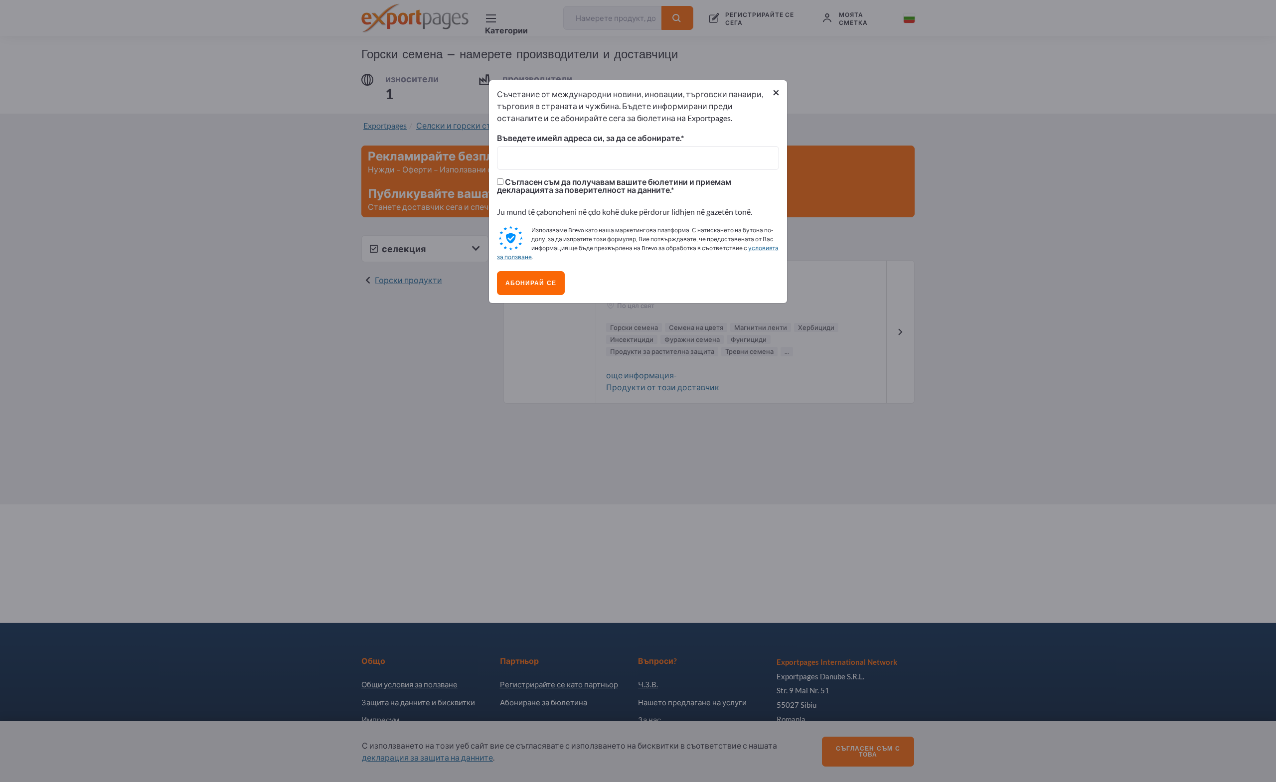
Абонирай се (530, 283)
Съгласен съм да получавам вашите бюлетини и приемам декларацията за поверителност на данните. (614, 186)
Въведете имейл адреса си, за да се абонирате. (589, 138)
